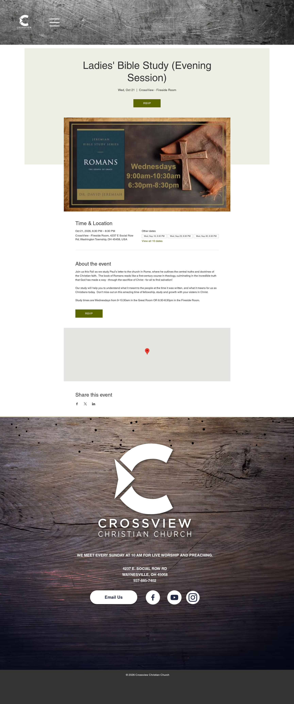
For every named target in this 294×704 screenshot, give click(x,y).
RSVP (147, 103)
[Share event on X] (85, 404)
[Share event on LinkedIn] (93, 404)
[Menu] (54, 22)
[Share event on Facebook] (77, 404)
